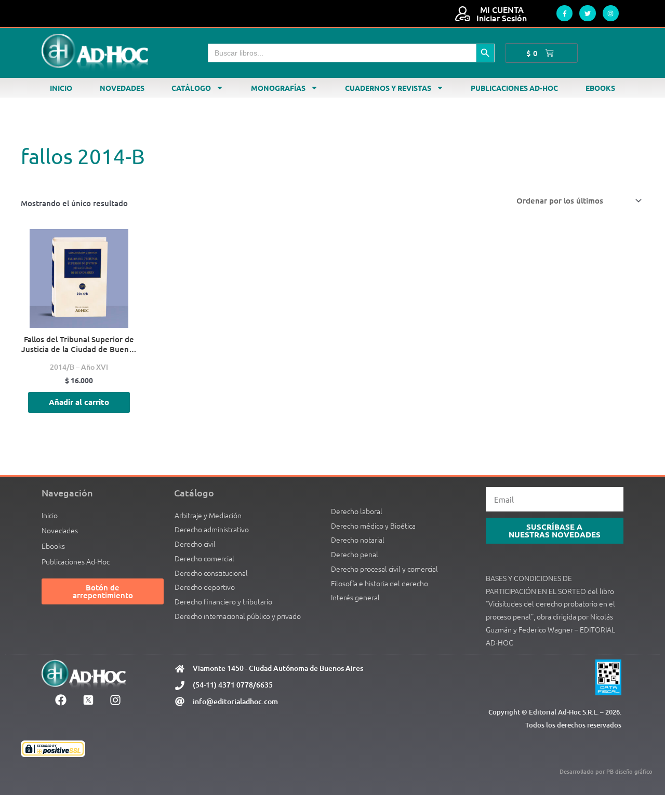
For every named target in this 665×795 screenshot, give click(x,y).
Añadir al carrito (79, 402)
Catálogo (191, 87)
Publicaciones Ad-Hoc (514, 87)
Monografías (278, 87)
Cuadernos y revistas (388, 87)
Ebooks (600, 87)
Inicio (61, 87)
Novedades (122, 87)
